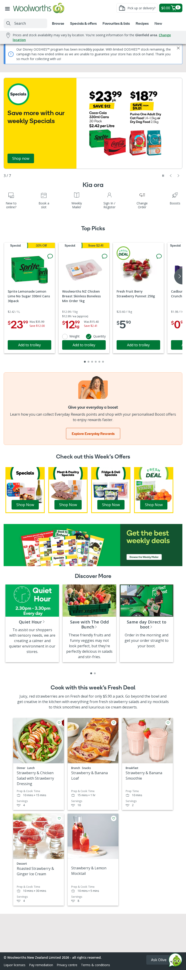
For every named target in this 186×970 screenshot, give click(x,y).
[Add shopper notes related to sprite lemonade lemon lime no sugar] (50, 256)
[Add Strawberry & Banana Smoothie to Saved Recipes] (168, 723)
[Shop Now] (25, 489)
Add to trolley (29, 344)
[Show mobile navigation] (8, 8)
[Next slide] (178, 176)
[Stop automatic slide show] (163, 176)
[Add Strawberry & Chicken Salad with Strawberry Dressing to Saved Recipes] (59, 723)
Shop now (20, 158)
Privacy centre (67, 965)
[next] (178, 276)
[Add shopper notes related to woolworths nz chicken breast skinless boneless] (104, 256)
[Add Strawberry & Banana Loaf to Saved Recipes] (113, 723)
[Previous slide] (171, 176)
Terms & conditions (95, 965)
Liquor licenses (14, 965)
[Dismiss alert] (178, 48)
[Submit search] (8, 23)
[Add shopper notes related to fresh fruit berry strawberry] (159, 256)
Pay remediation (41, 965)
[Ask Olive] (175, 961)
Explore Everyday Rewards (93, 433)
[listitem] (91, 673)
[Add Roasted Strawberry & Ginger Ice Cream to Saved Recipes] (59, 818)
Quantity (99, 336)
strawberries (46, 696)
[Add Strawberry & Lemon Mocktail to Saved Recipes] (113, 818)
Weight (74, 336)
